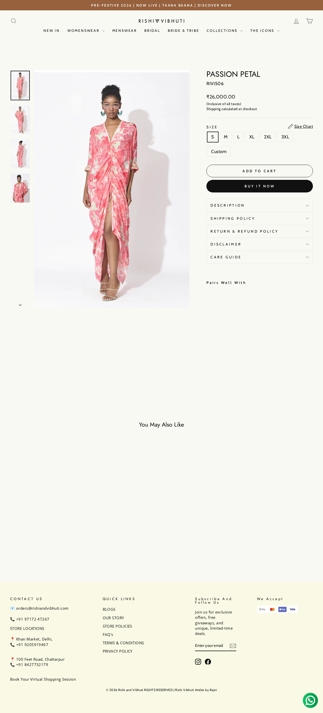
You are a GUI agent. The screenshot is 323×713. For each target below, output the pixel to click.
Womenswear (84, 30)
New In (51, 30)
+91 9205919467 (32, 644)
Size (212, 127)
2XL (268, 137)
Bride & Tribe (183, 30)
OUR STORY (113, 617)
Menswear (124, 30)
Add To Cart (46, 533)
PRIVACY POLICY (117, 651)
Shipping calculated (222, 109)
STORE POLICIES (117, 626)
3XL (285, 137)
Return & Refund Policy (244, 231)
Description (227, 205)
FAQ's (108, 634)
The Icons (263, 30)
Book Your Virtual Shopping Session (43, 679)
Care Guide (225, 257)
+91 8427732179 (32, 664)
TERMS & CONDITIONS (123, 642)
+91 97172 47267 (32, 619)
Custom (219, 151)
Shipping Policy (232, 218)
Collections (223, 30)
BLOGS (109, 609)
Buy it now (260, 186)
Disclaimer (225, 244)
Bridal (152, 30)
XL (252, 137)
